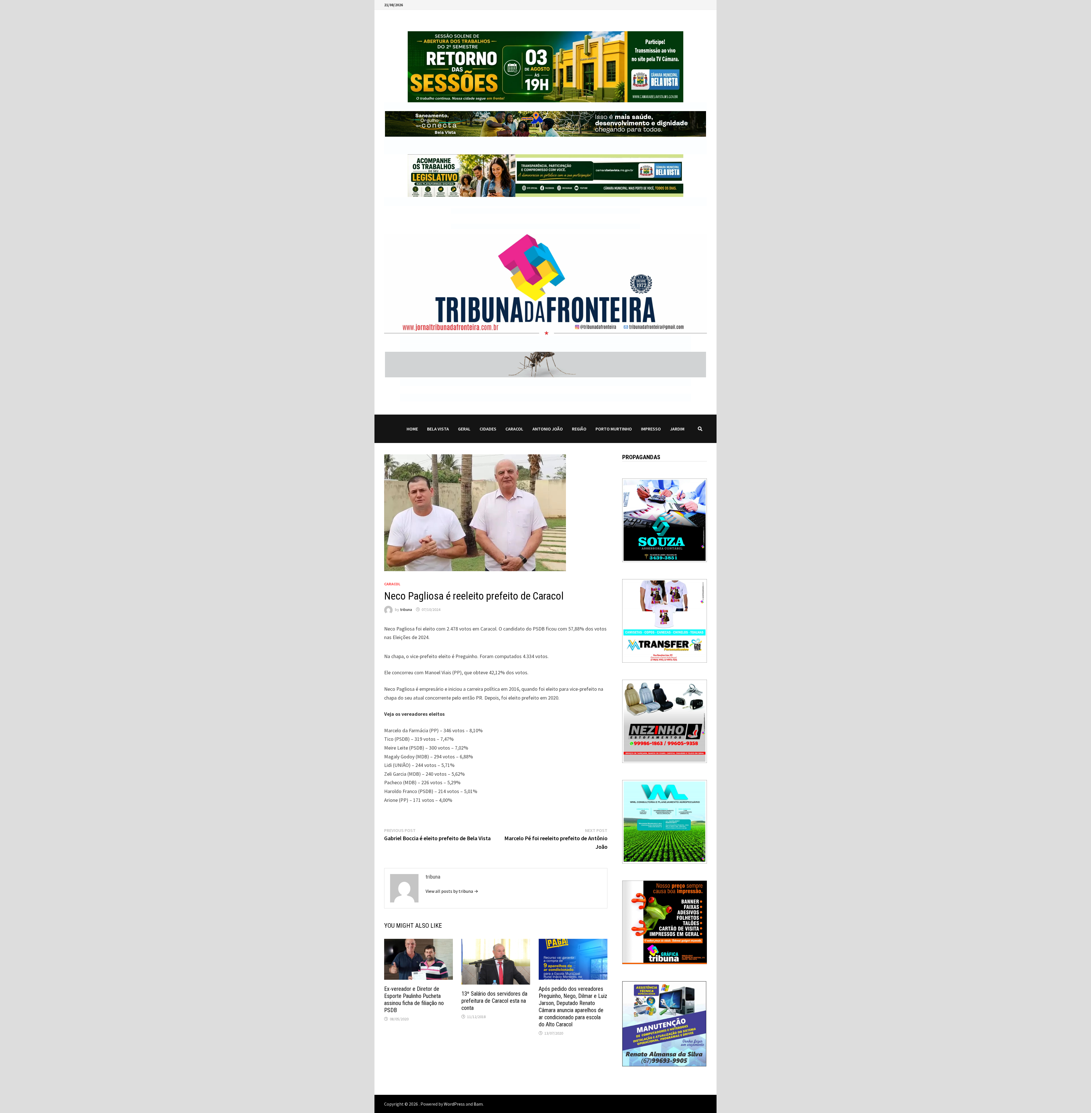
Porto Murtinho (614, 429)
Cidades (488, 429)
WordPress (454, 1104)
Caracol (514, 429)
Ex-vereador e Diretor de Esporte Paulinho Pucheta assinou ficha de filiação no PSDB (414, 999)
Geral (464, 429)
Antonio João (547, 429)
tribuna (406, 609)
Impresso (651, 429)
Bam (478, 1104)
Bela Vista (438, 429)
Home (412, 429)
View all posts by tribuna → (452, 891)
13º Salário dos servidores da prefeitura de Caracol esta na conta (494, 1000)
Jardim (677, 429)
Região (579, 429)
